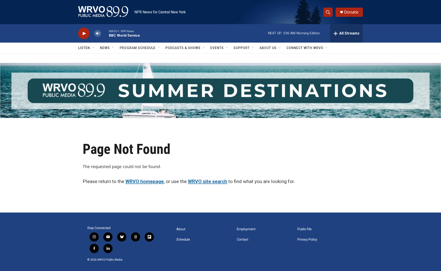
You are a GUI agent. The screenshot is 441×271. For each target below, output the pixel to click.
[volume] (98, 33)
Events (217, 48)
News (105, 48)
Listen (84, 48)
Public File (304, 229)
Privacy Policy (307, 239)
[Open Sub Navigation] (93, 48)
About (180, 229)
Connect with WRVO (304, 48)
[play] (84, 33)
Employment (246, 229)
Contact (242, 239)
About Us (268, 48)
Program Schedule (137, 48)
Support (242, 48)
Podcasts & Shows (183, 48)
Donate (351, 12)
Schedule (183, 239)
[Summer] (220, 90)
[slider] (105, 33)
